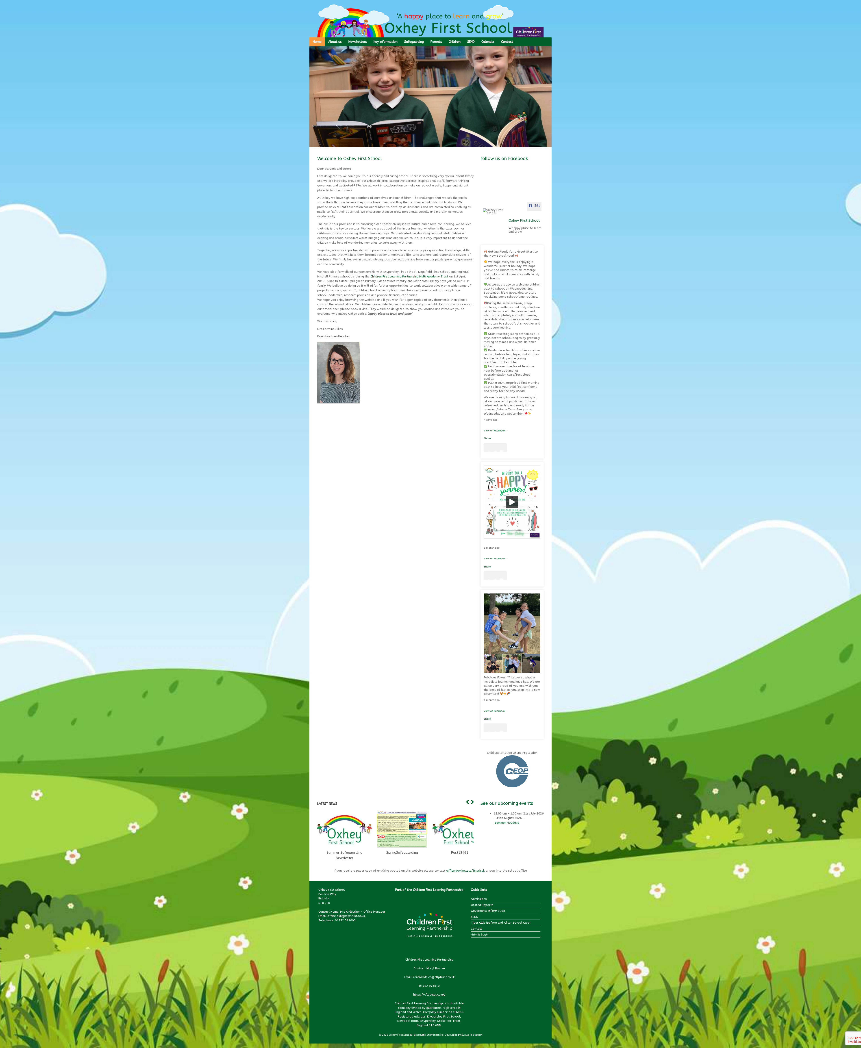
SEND (471, 42)
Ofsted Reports (482, 905)
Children (455, 42)
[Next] (471, 802)
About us (335, 42)
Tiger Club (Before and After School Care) (501, 922)
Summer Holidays (507, 822)
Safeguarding (414, 42)
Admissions (479, 899)
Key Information (386, 42)
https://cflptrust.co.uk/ (429, 994)
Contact (507, 42)
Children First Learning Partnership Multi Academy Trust (409, 276)
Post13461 (459, 853)
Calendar (487, 42)
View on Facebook (495, 430)
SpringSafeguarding (402, 853)
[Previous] (466, 802)
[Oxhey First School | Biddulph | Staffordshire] (430, 20)
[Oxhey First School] (494, 211)
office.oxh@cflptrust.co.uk (346, 916)
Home (317, 42)
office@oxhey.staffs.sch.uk (465, 870)
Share (487, 438)
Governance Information (488, 910)
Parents (436, 42)
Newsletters (357, 42)
